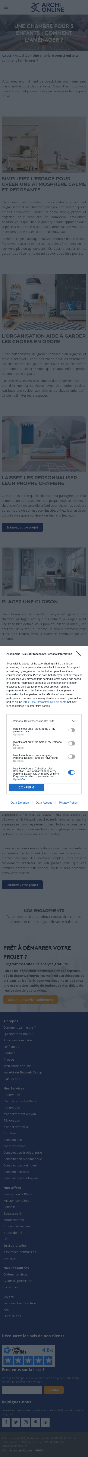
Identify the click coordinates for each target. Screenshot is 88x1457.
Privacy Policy (68, 802)
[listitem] (44, 721)
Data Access (44, 802)
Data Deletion (20, 802)
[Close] (80, 655)
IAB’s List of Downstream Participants (44, 702)
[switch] (71, 730)
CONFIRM (26, 787)
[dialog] (44, 728)
